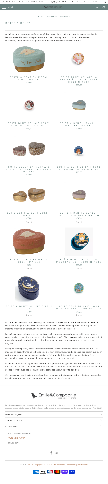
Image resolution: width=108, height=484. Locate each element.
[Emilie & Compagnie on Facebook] (51, 453)
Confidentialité (50, 464)
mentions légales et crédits (77, 464)
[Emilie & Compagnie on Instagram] (56, 453)
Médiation (61, 464)
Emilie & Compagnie (35, 464)
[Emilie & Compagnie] (54, 7)
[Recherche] (98, 7)
